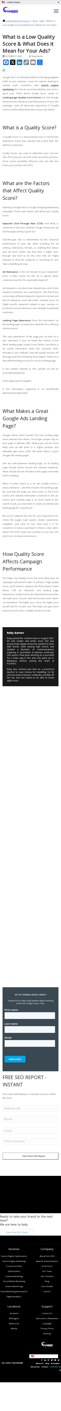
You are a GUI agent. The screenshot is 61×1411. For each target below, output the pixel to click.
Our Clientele (47, 1276)
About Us (39, 1363)
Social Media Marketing (14, 1281)
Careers (47, 1291)
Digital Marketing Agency (18, 20)
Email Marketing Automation (14, 1291)
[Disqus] (29, 709)
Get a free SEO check (17, 1232)
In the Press (47, 1266)
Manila (14, 1328)
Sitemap (47, 1333)
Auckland (14, 1313)
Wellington (14, 1318)
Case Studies (47, 1286)
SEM (41, 20)
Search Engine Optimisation (14, 1256)
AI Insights (55, 1363)
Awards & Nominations (47, 1261)
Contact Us (47, 1313)
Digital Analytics (14, 1296)
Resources (35, 1367)
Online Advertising (14, 1286)
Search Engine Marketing (14, 1261)
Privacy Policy (47, 1328)
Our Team (47, 1271)
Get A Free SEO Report (33, 1156)
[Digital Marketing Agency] (10, 9)
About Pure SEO (47, 1256)
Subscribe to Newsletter (47, 1318)
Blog (35, 20)
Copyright (47, 1323)
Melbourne (14, 1323)
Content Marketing (14, 1276)
